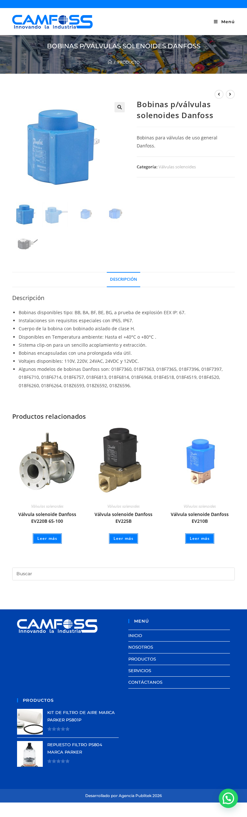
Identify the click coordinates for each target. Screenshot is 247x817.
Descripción (123, 279)
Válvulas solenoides (177, 167)
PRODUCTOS (142, 659)
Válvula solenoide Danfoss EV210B (200, 517)
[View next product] (230, 94)
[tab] (123, 279)
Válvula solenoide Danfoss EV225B (123, 517)
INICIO (135, 635)
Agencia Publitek (135, 795)
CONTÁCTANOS (145, 682)
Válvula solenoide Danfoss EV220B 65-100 (47, 517)
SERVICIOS (139, 670)
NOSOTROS (140, 647)
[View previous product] (219, 94)
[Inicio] (110, 62)
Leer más (47, 538)
